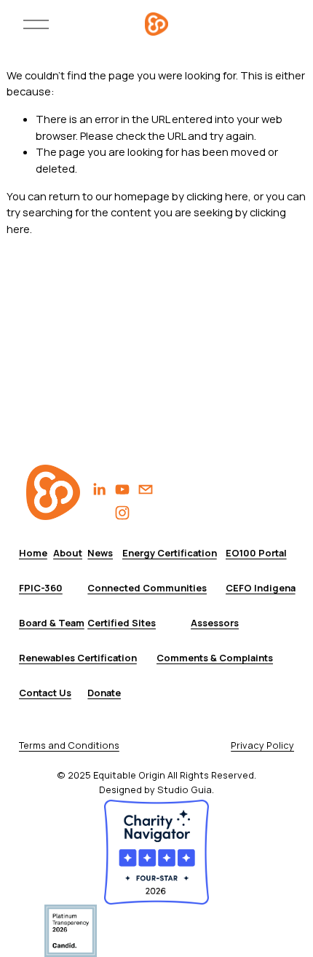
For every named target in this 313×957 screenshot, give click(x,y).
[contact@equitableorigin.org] (145, 489)
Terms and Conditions (69, 745)
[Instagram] (122, 512)
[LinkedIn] (99, 489)
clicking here (217, 196)
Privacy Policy (262, 745)
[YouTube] (122, 489)
